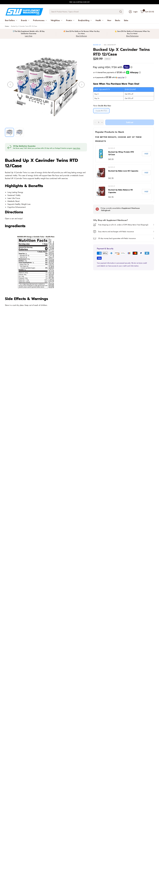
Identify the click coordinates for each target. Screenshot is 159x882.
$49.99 (111, 159)
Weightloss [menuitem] (55, 20)
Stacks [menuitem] (117, 20)
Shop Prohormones (132, 36)
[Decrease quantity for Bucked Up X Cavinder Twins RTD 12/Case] (95, 122)
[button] (123, 77)
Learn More (28, 36)
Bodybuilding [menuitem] (83, 20)
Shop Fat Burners (81, 36)
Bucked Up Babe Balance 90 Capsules (120, 191)
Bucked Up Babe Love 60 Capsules (123, 171)
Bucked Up (97, 45)
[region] (123, 172)
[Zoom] (82, 48)
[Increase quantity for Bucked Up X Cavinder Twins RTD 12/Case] (102, 122)
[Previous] (10, 84)
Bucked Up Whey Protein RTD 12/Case (121, 153)
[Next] (81, 84)
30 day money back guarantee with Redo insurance (117, 238)
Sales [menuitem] (126, 20)
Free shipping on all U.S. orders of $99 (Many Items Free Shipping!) (123, 225)
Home (7, 26)
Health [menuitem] (98, 20)
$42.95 (111, 178)
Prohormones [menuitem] (38, 20)
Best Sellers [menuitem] (10, 20)
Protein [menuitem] (69, 20)
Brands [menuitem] (24, 20)
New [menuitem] (109, 20)
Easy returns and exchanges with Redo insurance (116, 231)
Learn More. (76, 148)
